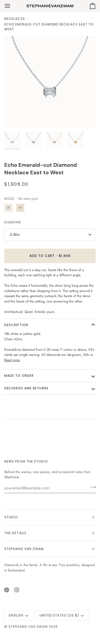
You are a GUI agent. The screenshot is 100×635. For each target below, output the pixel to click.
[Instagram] (16, 590)
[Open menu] (12, 6)
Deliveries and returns (26, 388)
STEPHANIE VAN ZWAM (28, 626)
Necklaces (14, 18)
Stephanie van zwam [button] (24, 549)
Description (16, 325)
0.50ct (14, 234)
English (16, 615)
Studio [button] (11, 517)
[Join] (91, 487)
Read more (12, 360)
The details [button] (15, 533)
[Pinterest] (6, 590)
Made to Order (19, 375)
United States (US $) (59, 615)
